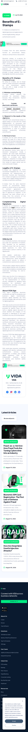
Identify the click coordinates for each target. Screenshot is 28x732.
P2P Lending (4, 664)
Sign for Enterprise (5, 641)
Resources (4, 688)
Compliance (4, 695)
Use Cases (4, 649)
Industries (4, 661)
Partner (3, 623)
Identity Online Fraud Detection (9, 637)
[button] (14, 53)
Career (2, 619)
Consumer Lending (5, 677)
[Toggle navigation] (26, 4)
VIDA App (3, 644)
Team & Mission (5, 626)
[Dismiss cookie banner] (22, 701)
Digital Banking (4, 674)
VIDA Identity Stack (5, 634)
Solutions (4, 631)
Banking (3, 667)
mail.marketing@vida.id (8, 1)
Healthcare (3, 683)
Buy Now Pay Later (5, 680)
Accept (14, 721)
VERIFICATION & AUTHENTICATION (9, 652)
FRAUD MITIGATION (6, 656)
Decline (14, 725)
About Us (4, 616)
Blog (2, 692)
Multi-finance (4, 670)
